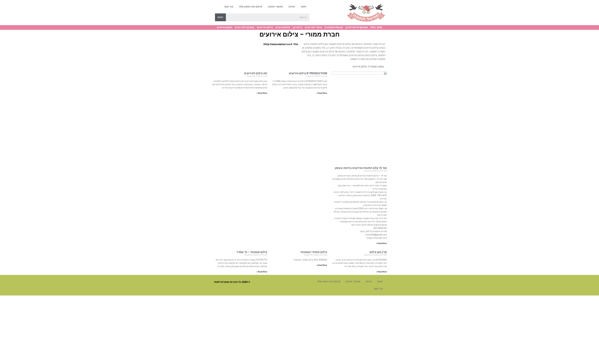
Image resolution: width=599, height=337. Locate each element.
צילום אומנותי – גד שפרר (251, 252)
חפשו (220, 17)
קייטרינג (297, 27)
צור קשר (228, 6)
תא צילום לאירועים (255, 73)
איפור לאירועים (313, 27)
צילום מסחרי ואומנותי (313, 252)
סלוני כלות (376, 27)
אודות (292, 6)
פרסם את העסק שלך (250, 6)
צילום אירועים (265, 27)
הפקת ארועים (224, 27)
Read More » (381, 243)
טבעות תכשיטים (334, 27)
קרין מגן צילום (378, 252)
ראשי (304, 6)
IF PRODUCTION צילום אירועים (308, 73)
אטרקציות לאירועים (357, 27)
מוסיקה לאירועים (244, 27)
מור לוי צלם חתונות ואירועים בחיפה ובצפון (361, 168)
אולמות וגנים (282, 27)
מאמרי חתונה (275, 6)
